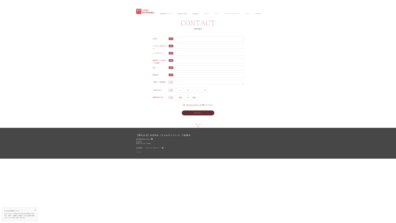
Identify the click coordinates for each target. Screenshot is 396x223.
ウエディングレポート (232, 13)
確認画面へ (198, 113)
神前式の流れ (182, 13)
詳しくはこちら (20, 217)
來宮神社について (166, 13)
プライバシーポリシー (193, 105)
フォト (247, 13)
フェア (216, 13)
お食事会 (196, 13)
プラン (206, 13)
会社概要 (139, 148)
